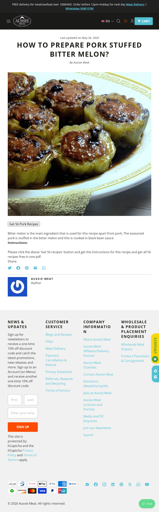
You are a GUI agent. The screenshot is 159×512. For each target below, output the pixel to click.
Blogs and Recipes (59, 334)
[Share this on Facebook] (18, 268)
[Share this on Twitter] (11, 268)
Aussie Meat (27, 503)
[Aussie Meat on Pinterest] (121, 484)
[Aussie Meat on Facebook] (96, 484)
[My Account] (132, 21)
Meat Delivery (56, 348)
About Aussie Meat (97, 339)
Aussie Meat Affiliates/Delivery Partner (96, 351)
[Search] (118, 21)
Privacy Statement (59, 372)
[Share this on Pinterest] (26, 268)
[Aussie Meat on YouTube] (147, 484)
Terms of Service (58, 390)
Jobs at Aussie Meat (97, 393)
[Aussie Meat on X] (130, 484)
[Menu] (8, 21)
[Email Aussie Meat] (87, 484)
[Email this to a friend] (35, 268)
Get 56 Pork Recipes (23, 224)
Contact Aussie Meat (98, 374)
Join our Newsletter (97, 428)
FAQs (49, 341)
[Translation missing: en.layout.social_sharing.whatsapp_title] (44, 268)
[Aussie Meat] (22, 21)
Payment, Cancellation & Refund (56, 360)
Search (88, 435)
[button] (108, 21)
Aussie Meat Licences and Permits (92, 404)
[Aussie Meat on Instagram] (104, 484)
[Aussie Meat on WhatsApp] (138, 484)
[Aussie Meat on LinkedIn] (113, 484)
